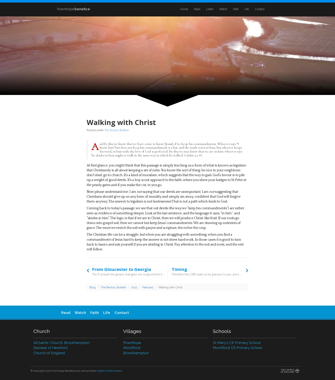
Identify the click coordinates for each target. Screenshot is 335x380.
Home (184, 9)
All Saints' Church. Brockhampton (61, 343)
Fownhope (132, 343)
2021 (134, 287)
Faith (236, 9)
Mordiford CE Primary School (237, 348)
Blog (93, 287)
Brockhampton (136, 353)
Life (246, 9)
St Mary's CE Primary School (237, 343)
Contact (259, 9)
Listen (209, 9)
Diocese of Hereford (50, 348)
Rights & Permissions (110, 370)
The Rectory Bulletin (116, 130)
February (148, 287)
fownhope (73, 9)
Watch (223, 9)
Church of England (49, 353)
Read (197, 9)
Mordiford (131, 348)
